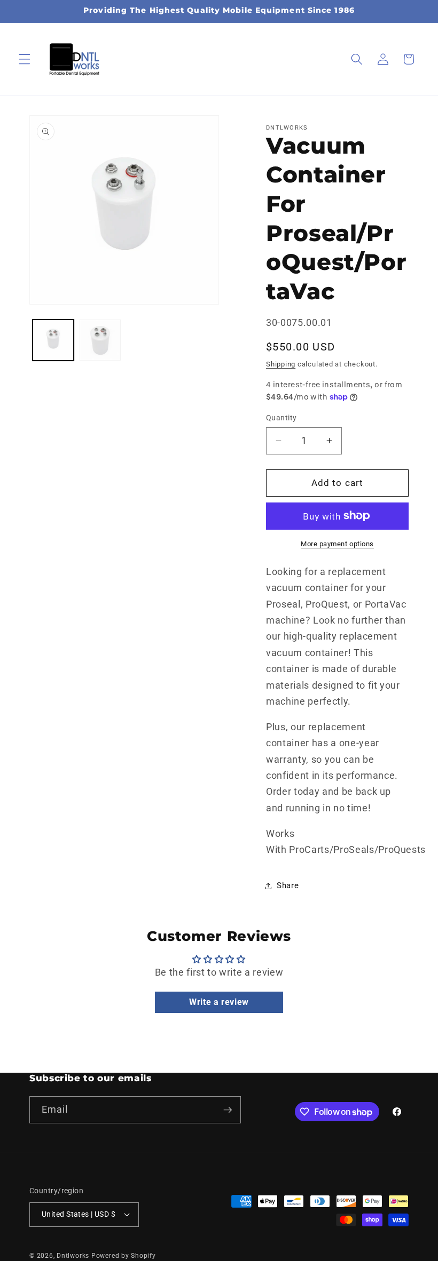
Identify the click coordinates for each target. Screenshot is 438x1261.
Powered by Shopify (123, 1255)
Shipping (280, 364)
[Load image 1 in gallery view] (53, 340)
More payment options (337, 544)
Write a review (219, 1002)
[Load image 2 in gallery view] (100, 340)
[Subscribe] (227, 1110)
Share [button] (288, 885)
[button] (24, 59)
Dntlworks (73, 1255)
